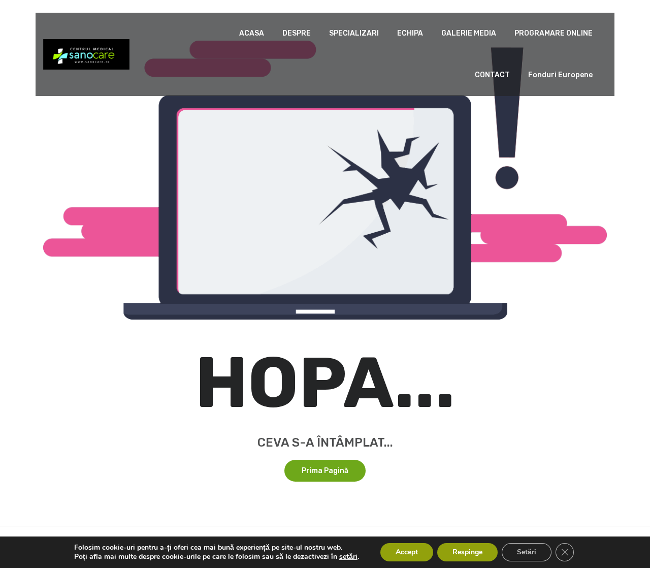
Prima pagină (325, 470)
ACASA (251, 33)
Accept (407, 552)
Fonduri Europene (560, 75)
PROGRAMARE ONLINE (553, 33)
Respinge (467, 552)
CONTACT (492, 75)
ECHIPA (410, 33)
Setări (526, 552)
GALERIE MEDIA (468, 33)
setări (348, 556)
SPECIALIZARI (354, 33)
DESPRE (296, 33)
